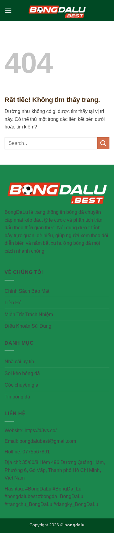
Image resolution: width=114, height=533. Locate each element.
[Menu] (8, 10)
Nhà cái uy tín (19, 361)
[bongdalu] (57, 10)
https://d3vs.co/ (41, 430)
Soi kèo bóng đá (22, 373)
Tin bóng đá (17, 396)
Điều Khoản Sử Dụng (28, 326)
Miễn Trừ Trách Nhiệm (29, 314)
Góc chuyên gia (21, 385)
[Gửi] (103, 143)
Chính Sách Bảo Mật (27, 291)
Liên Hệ (13, 302)
